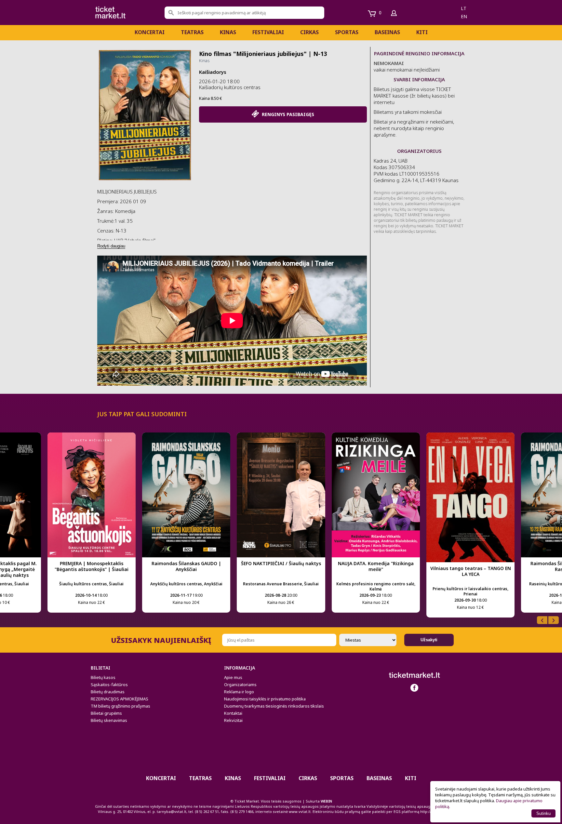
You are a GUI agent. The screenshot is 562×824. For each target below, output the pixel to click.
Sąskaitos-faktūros (109, 684)
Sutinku (543, 813)
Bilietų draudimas (108, 692)
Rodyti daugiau (111, 246)
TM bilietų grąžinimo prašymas (120, 706)
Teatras (192, 32)
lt (463, 8)
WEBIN (326, 801)
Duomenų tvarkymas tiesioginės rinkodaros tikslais (274, 706)
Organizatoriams (240, 684)
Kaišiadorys (212, 72)
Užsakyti (429, 639)
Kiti (422, 32)
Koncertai (150, 32)
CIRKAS (309, 32)
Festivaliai (268, 32)
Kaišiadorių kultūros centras (230, 87)
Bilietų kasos (103, 677)
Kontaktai (233, 713)
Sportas (346, 32)
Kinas (228, 32)
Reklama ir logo (239, 692)
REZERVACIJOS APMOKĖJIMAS (119, 699)
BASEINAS (387, 32)
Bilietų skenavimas (109, 720)
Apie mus (233, 677)
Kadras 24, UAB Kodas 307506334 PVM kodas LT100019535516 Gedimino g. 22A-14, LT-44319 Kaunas (416, 170)
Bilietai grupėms (106, 713)
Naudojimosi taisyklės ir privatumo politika (265, 699)
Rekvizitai (233, 720)
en (464, 16)
